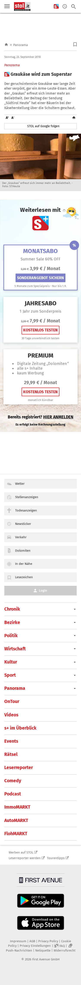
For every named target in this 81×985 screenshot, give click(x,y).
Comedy (12, 781)
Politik (11, 635)
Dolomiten (22, 551)
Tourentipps (56, 858)
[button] (75, 44)
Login (43, 590)
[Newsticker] (65, 6)
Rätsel (10, 754)
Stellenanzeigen (26, 497)
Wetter (20, 484)
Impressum (18, 941)
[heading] (40, 74)
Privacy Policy (48, 941)
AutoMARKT (16, 820)
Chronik (12, 609)
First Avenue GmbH (46, 959)
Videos (11, 715)
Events (11, 741)
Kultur (10, 662)
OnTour (11, 701)
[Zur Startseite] (6, 44)
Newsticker (23, 524)
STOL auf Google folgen (43, 126)
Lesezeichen (24, 577)
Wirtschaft (15, 649)
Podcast (12, 794)
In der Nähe (23, 564)
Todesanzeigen (26, 510)
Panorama (20, 45)
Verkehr (21, 537)
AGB (32, 941)
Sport (10, 675)
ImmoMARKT (17, 807)
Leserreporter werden (25, 858)
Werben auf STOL (21, 852)
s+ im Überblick (20, 728)
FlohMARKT (15, 833)
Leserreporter (18, 767)
